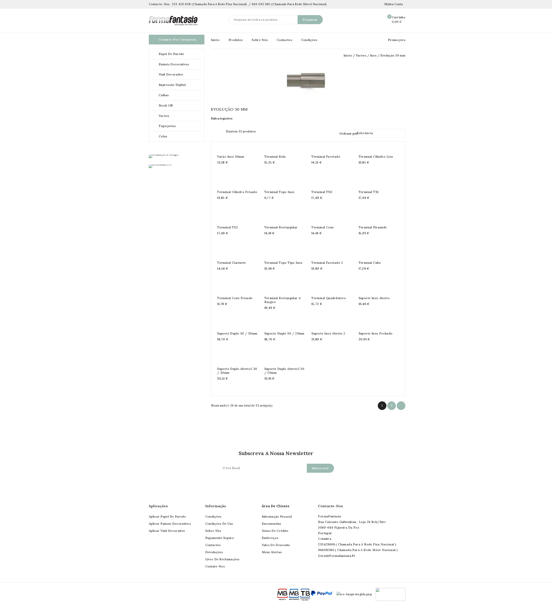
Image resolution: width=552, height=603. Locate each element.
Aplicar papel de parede (167, 516)
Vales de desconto (276, 545)
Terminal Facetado (325, 157)
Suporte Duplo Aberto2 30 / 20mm (284, 371)
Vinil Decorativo (179, 74)
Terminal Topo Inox (279, 192)
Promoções (396, 40)
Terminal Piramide (373, 227)
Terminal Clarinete (231, 263)
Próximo (401, 406)
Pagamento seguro (219, 538)
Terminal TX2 (227, 227)
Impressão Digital (172, 85)
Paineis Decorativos (179, 64)
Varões (179, 116)
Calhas (179, 95)
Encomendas (271, 524)
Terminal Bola (275, 157)
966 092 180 (261, 4)
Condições (309, 40)
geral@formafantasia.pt (336, 556)
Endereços (270, 538)
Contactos (284, 40)
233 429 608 (181, 4)
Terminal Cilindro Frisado (237, 192)
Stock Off (166, 105)
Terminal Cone (322, 227)
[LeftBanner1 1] (160, 166)
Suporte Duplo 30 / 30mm (237, 333)
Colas (163, 136)
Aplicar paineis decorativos (170, 524)
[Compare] (368, 20)
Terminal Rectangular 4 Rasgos (282, 300)
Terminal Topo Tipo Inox (283, 263)
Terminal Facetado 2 (327, 263)
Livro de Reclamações (222, 559)
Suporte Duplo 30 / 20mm (284, 333)
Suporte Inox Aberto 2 (328, 333)
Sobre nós (213, 531)
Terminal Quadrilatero (328, 298)
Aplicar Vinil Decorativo (167, 531)
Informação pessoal (277, 516)
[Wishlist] (377, 20)
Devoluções (214, 552)
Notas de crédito (275, 531)
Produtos (236, 40)
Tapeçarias (179, 126)
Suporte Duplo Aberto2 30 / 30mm (237, 371)
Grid (213, 131)
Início (215, 40)
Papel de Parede (179, 54)
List (220, 131)
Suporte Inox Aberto (374, 298)
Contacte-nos (330, 506)
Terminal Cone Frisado (234, 298)
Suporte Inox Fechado (376, 333)
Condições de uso (219, 524)
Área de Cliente (276, 506)
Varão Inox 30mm (230, 157)
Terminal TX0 (321, 192)
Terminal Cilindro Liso (376, 157)
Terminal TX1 (369, 192)
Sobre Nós (260, 40)
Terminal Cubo (370, 263)
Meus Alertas (272, 552)
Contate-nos (215, 566)
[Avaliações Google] (164, 156)
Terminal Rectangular (281, 227)
